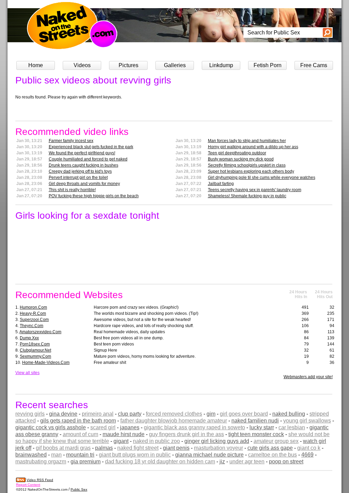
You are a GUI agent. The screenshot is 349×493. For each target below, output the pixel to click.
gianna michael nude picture (209, 455)
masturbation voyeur (218, 448)
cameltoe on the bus (272, 455)
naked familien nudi (255, 420)
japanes (129, 427)
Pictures (128, 65)
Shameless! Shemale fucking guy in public (247, 196)
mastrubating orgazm (40, 461)
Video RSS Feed (40, 480)
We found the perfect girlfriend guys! (82, 153)
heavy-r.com (33, 313)
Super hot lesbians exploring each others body (251, 171)
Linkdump (221, 65)
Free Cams (313, 65)
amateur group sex (276, 441)
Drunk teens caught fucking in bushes (83, 165)
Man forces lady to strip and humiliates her (247, 140)
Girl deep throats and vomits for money (84, 183)
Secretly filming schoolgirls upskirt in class (247, 165)
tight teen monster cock (256, 434)
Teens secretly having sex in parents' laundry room (254, 189)
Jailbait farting (221, 183)
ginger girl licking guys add (216, 441)
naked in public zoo (156, 441)
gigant (120, 441)
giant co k (308, 448)
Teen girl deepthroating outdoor (237, 153)
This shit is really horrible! (72, 189)
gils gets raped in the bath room (78, 420)
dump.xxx (29, 338)
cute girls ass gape (270, 448)
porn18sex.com (35, 344)
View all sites (27, 372)
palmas (104, 448)
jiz (222, 461)
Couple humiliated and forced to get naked (88, 159)
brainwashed (31, 455)
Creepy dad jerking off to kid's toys (80, 171)
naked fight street (137, 448)
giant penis (176, 448)
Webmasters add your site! (308, 376)
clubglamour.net (35, 350)
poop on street (286, 461)
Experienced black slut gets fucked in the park (91, 146)
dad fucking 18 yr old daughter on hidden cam (160, 461)
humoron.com (33, 307)
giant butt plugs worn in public (135, 455)
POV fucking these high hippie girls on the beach (94, 196)
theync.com (31, 325)
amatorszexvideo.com (40, 331)
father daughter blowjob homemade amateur (173, 420)
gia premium (86, 461)
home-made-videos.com (46, 362)
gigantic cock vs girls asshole (50, 427)
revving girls (30, 414)
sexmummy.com (35, 356)
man (56, 455)
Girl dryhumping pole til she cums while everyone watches (261, 177)
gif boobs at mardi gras (63, 448)
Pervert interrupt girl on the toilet (78, 177)
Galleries (175, 65)
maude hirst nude (124, 434)
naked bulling (288, 414)
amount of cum (80, 434)
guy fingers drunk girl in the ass (186, 434)
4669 (307, 455)
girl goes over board (244, 414)
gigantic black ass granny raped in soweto (194, 427)
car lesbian (291, 427)
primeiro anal (97, 414)
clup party (129, 414)
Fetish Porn (268, 65)
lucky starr (261, 427)
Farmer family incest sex (71, 140)
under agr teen (246, 461)
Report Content (28, 485)
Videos (82, 65)
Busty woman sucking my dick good (241, 159)
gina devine (63, 414)
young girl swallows (307, 420)
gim (211, 414)
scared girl (103, 427)
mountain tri (80, 455)
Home (35, 65)
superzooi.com (34, 319)
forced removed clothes (174, 414)
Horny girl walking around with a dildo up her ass (253, 146)
